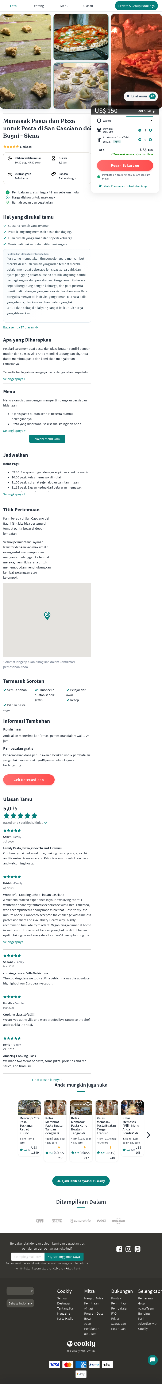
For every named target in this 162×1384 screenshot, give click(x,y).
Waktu (107, 120)
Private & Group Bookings (136, 6)
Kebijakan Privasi (63, 1268)
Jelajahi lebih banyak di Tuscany (81, 1181)
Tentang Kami (66, 1308)
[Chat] (153, 1360)
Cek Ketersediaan (29, 779)
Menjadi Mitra (93, 1298)
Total (101, 150)
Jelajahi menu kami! (47, 439)
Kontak (116, 1298)
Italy (21, 108)
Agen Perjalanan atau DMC (91, 1328)
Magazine (63, 1313)
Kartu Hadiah (66, 1318)
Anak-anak (116, 139)
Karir (141, 1318)
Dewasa (108, 130)
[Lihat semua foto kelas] (25, 61)
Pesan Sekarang (125, 165)
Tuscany (33, 108)
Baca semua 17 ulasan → (20, 327)
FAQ (113, 1313)
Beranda (9, 108)
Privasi (115, 1318)
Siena (46, 108)
